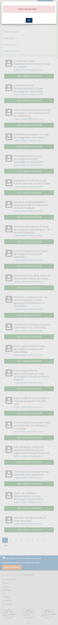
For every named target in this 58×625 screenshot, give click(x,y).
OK (29, 20)
